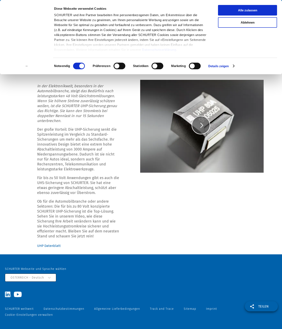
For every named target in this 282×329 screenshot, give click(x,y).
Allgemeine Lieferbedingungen (117, 309)
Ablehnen (248, 22)
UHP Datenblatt (49, 246)
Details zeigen (218, 66)
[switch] (119, 66)
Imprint (211, 309)
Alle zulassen (247, 10)
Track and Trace (162, 309)
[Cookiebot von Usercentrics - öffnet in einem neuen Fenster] (27, 66)
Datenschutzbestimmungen (64, 309)
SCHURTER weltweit (19, 309)
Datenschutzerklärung (159, 49)
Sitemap (190, 309)
